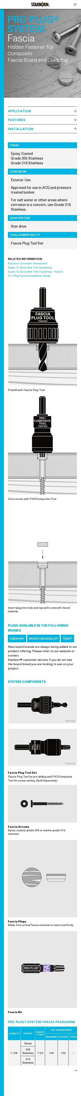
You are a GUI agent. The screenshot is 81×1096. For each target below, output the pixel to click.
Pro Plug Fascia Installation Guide (29, 275)
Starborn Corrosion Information (27, 263)
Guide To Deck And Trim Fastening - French (35, 271)
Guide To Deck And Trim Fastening (30, 267)
